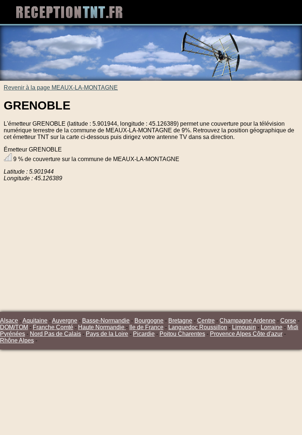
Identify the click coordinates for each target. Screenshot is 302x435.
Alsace (9, 320)
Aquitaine (35, 320)
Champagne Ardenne (247, 320)
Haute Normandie (102, 327)
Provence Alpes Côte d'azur (246, 334)
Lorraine (271, 327)
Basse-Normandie (106, 320)
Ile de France (146, 327)
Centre (206, 320)
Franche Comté (53, 327)
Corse (288, 320)
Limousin (244, 327)
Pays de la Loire (107, 334)
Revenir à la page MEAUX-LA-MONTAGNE (61, 87)
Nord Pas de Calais (55, 334)
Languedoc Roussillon (197, 327)
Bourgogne (149, 320)
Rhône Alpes (17, 340)
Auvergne (64, 320)
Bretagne (180, 320)
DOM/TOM (14, 327)
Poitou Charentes (182, 334)
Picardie (144, 334)
